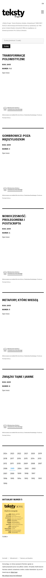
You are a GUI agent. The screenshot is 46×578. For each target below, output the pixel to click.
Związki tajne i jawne (17, 377)
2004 (19, 468)
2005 (12, 468)
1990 (5, 483)
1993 (26, 478)
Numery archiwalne (26, 558)
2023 (12, 453)
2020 (33, 453)
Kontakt (4, 558)
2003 (26, 468)
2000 (12, 473)
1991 (40, 478)
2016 (19, 458)
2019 (40, 453)
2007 (40, 463)
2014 (32, 458)
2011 (12, 463)
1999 (19, 473)
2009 (26, 463)
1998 (26, 473)
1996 (5, 478)
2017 (12, 458)
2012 (5, 463)
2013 (39, 458)
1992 (33, 478)
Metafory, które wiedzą (20, 300)
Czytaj (4, 536)
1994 (19, 478)
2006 (5, 468)
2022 (19, 453)
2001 (5, 473)
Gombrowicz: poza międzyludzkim (16, 137)
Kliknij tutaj (14, 572)
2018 (5, 458)
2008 (33, 463)
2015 (26, 458)
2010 (19, 463)
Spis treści (5, 73)
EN (43, 4)
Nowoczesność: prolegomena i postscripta (14, 219)
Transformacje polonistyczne (13, 57)
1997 (33, 473)
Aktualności (14, 558)
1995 (12, 478)
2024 (5, 453)
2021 (26, 453)
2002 (34, 468)
